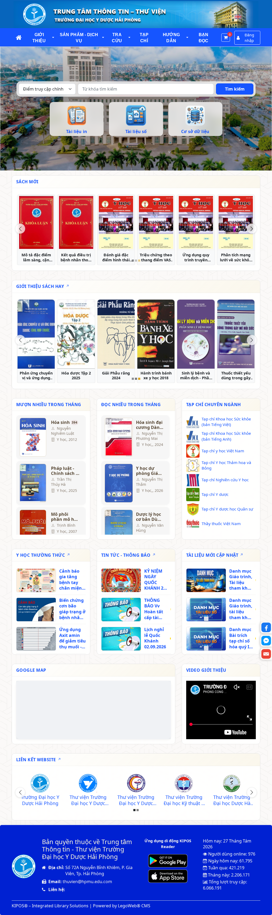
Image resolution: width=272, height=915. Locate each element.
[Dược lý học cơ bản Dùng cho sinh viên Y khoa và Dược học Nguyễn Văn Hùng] (118, 529)
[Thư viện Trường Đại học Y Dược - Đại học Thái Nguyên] (88, 784)
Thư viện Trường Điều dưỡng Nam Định (136, 800)
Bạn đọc (204, 37)
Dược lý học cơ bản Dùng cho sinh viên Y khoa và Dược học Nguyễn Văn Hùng (149, 517)
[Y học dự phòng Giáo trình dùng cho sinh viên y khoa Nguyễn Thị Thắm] (118, 483)
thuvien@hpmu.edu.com (87, 881)
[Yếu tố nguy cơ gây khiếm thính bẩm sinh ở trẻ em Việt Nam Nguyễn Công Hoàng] (76, 222)
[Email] (266, 654)
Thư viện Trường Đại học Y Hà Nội (183, 800)
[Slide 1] (133, 260)
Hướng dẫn (171, 37)
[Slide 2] (136, 260)
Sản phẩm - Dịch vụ (79, 37)
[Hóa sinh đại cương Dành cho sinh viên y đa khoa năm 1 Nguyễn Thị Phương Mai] (118, 437)
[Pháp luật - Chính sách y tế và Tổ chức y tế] (33, 483)
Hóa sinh (64, 422)
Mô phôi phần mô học (65, 517)
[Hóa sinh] (33, 437)
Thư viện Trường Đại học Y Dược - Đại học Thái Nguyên (88, 800)
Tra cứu (117, 37)
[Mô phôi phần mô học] (33, 529)
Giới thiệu (39, 37)
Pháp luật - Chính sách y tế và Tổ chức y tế (65, 471)
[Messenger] (266, 640)
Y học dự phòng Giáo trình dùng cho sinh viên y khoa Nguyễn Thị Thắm (148, 471)
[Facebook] (266, 627)
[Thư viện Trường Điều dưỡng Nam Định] (136, 784)
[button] (53, 38)
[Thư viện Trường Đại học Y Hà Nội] (184, 784)
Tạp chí (144, 37)
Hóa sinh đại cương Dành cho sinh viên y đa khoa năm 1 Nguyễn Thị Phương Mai (149, 425)
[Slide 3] (139, 260)
